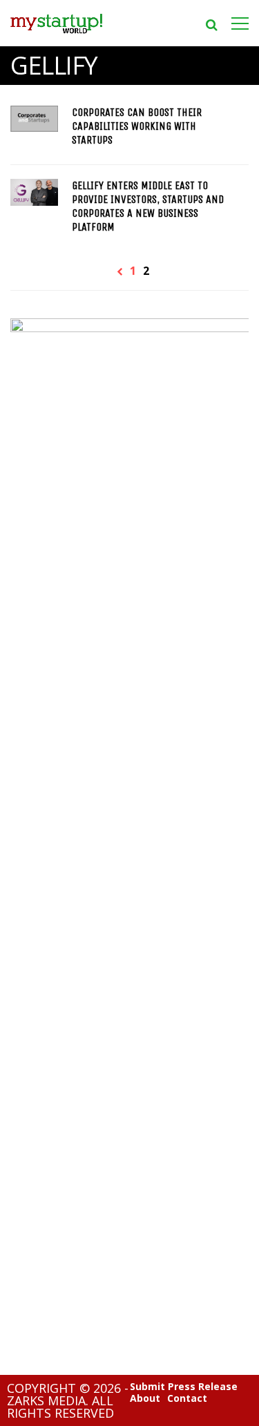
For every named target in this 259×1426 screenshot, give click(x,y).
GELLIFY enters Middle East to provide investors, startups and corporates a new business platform (148, 206)
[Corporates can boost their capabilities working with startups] (34, 119)
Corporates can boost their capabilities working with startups (137, 126)
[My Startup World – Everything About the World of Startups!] (56, 38)
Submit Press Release (184, 1386)
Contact (187, 1398)
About (145, 1398)
